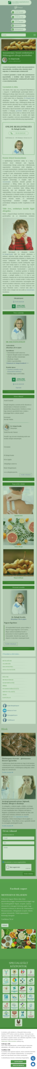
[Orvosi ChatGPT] (33, 1064)
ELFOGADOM (19, 1061)
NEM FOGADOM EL (18, 1065)
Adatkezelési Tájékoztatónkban (8, 1041)
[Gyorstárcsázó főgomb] (33, 1058)
